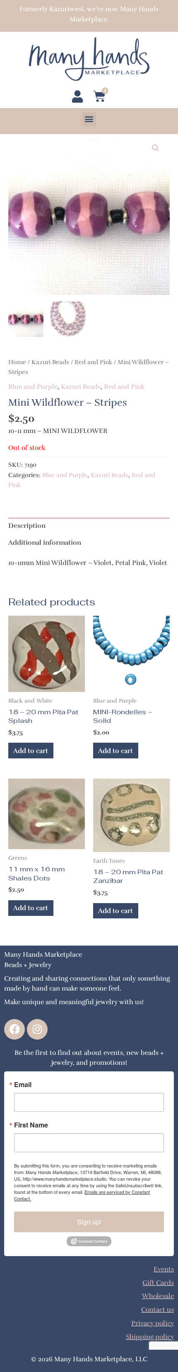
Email (22, 1084)
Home (17, 362)
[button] (89, 119)
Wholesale (158, 1296)
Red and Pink (93, 362)
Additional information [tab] (44, 542)
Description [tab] (27, 525)
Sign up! (89, 1221)
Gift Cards (158, 1282)
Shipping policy (150, 1336)
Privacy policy (152, 1323)
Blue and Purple (33, 386)
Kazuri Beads (50, 362)
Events (164, 1269)
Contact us (157, 1309)
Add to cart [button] (30, 750)
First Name (31, 1125)
